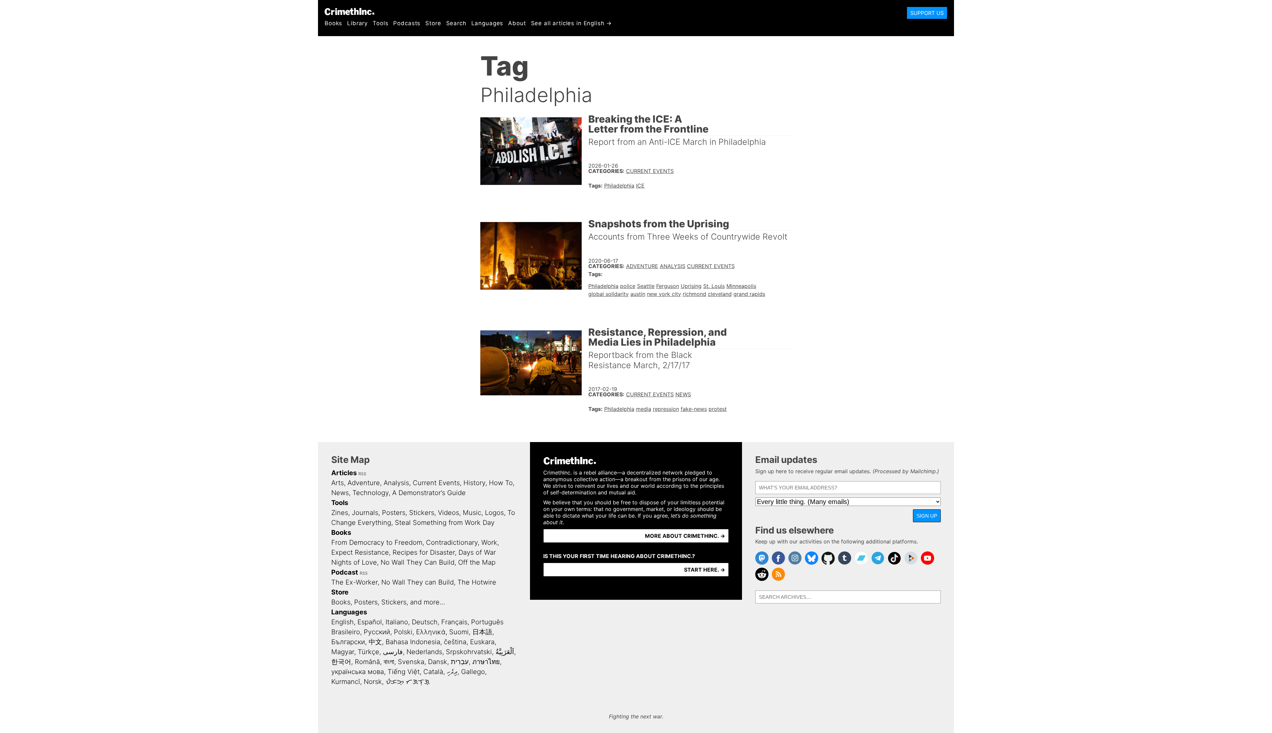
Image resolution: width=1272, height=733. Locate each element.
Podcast (344, 572)
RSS (362, 473)
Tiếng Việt (404, 672)
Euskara (482, 642)
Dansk (437, 662)
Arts (337, 483)
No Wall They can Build (417, 582)
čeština (455, 642)
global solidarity (608, 294)
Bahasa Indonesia (413, 642)
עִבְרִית (460, 662)
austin (637, 294)
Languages (487, 23)
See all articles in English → (571, 23)
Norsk (373, 682)
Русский (377, 632)
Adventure (642, 266)
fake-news (694, 409)
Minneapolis (741, 286)
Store (433, 23)
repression (666, 409)
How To (501, 483)
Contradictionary (452, 542)
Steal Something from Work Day (445, 523)
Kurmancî (345, 682)
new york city (664, 294)
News (683, 394)
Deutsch (425, 622)
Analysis (672, 266)
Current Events (650, 171)
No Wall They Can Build (417, 562)
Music (472, 513)
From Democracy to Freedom (376, 542)
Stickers (421, 513)
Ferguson (667, 286)
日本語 (482, 632)
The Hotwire (476, 582)
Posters (393, 513)
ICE (640, 185)
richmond (694, 294)
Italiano (397, 622)
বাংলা (389, 662)
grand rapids (749, 294)
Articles (344, 473)
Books (333, 23)
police (627, 286)
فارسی (393, 652)
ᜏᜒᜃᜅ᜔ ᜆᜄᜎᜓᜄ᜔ (408, 682)
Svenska (411, 662)
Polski (403, 632)
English (342, 622)
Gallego (473, 672)
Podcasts (406, 23)
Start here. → (704, 569)
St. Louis (714, 286)
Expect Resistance (360, 552)
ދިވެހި (452, 672)
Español (369, 622)
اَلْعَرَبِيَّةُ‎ (505, 652)
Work (489, 542)
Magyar (342, 652)
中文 (375, 642)
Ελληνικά (431, 632)
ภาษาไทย (486, 662)
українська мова (357, 672)
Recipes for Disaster (424, 552)
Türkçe (368, 652)
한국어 (341, 662)
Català (433, 672)
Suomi (459, 632)
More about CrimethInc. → (685, 536)
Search (456, 23)
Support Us (927, 13)
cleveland (720, 294)
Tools (380, 23)
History (474, 483)
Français (454, 622)
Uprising (691, 286)
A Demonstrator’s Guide (429, 493)
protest (718, 409)
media (643, 409)
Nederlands (424, 652)
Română (367, 662)
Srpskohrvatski (469, 652)
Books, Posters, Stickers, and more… (388, 602)
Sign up (927, 516)
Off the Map (477, 562)
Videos (448, 513)
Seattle (646, 286)
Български (348, 642)
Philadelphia (619, 185)
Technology (370, 493)
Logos (494, 513)
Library (357, 23)
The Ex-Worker (354, 582)
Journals (365, 513)
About (517, 23)
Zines (339, 513)
